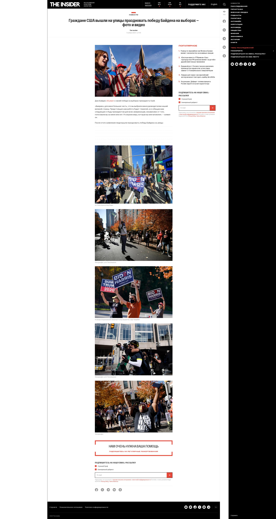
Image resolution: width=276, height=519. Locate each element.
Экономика (237, 36)
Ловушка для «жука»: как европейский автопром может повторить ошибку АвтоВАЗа (198, 76)
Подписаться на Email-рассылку (248, 54)
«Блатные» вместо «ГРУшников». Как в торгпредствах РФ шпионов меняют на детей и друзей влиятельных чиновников (198, 59)
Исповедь (236, 27)
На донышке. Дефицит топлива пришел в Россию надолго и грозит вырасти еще (196, 82)
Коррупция (236, 24)
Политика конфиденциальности (96, 507)
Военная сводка (239, 12)
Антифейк (236, 21)
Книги (234, 42)
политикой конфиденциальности (141, 479)
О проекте (53, 507)
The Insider (134, 30)
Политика (236, 18)
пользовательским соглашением (122, 479)
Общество (236, 30)
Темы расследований (242, 48)
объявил (110, 101)
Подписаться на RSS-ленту (245, 57)
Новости (133, 15)
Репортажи (237, 9)
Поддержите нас (197, 4)
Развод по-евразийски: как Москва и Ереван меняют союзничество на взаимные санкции (197, 52)
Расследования (239, 6)
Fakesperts (237, 51)
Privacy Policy (105, 481)
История (235, 39)
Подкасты (236, 15)
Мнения (235, 33)
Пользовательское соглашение (71, 507)
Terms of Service (113, 481)
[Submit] (169, 475)
